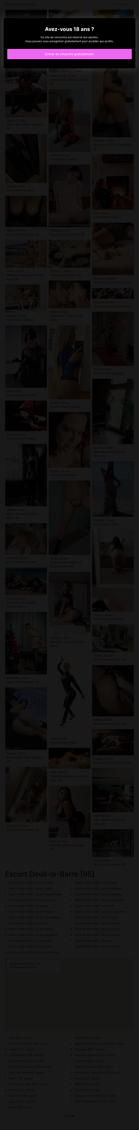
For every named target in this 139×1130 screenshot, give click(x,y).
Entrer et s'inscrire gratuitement (69, 54)
